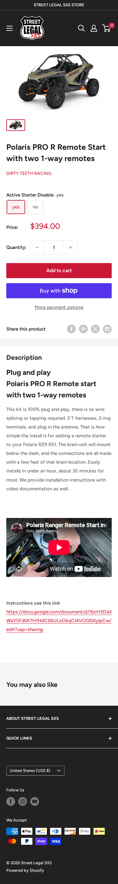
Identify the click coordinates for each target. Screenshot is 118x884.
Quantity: (16, 247)
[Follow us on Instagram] (22, 801)
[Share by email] (107, 328)
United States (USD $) (30, 770)
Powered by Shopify (25, 870)
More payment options (59, 307)
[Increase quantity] (70, 247)
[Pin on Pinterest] (83, 328)
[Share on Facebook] (71, 328)
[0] (106, 28)
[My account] (94, 28)
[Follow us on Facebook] (10, 801)
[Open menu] (9, 28)
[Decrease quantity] (37, 247)
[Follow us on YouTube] (34, 801)
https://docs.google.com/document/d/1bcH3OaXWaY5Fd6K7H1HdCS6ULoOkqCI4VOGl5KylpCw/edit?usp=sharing (59, 620)
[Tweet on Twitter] (95, 328)
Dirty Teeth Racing (29, 173)
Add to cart (59, 270)
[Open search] (81, 28)
